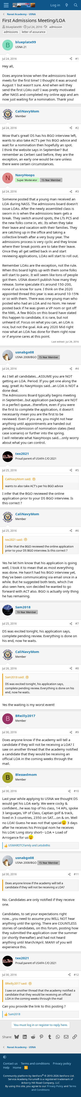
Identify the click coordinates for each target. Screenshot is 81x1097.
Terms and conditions (35, 1063)
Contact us (10, 1063)
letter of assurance (33, 32)
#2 (77, 128)
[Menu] (6, 5)
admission (55, 27)
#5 (77, 470)
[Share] (71, 59)
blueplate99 (14, 27)
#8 (77, 668)
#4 (77, 369)
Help (6, 1067)
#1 (77, 59)
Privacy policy (62, 1063)
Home (17, 1067)
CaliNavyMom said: (18, 479)
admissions (11, 32)
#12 (76, 975)
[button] (4, 1056)
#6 (77, 531)
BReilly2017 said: (16, 983)
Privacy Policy (55, 1086)
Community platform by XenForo (38, 1075)
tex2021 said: (13, 540)
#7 (77, 623)
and (29, 845)
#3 (77, 191)
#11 (76, 874)
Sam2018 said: (14, 677)
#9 (77, 732)
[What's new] (66, 5)
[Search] (75, 5)
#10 (76, 791)
